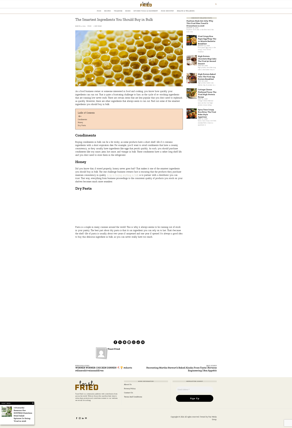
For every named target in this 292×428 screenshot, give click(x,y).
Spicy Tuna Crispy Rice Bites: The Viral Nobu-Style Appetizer (207, 113)
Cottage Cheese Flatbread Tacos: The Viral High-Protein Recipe (207, 93)
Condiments (82, 119)
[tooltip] (115, 342)
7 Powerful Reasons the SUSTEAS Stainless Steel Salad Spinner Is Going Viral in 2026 (23, 414)
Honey (80, 122)
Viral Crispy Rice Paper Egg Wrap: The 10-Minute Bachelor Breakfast (207, 40)
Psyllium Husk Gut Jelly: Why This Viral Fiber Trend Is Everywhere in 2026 (199, 23)
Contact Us (128, 393)
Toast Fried (114, 349)
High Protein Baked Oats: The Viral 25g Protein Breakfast (207, 76)
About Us (128, 384)
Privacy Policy (130, 388)
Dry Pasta (82, 125)
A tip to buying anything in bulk (123, 175)
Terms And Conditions (133, 397)
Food (89, 26)
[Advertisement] (129, 210)
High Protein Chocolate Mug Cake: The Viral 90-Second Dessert (207, 60)
